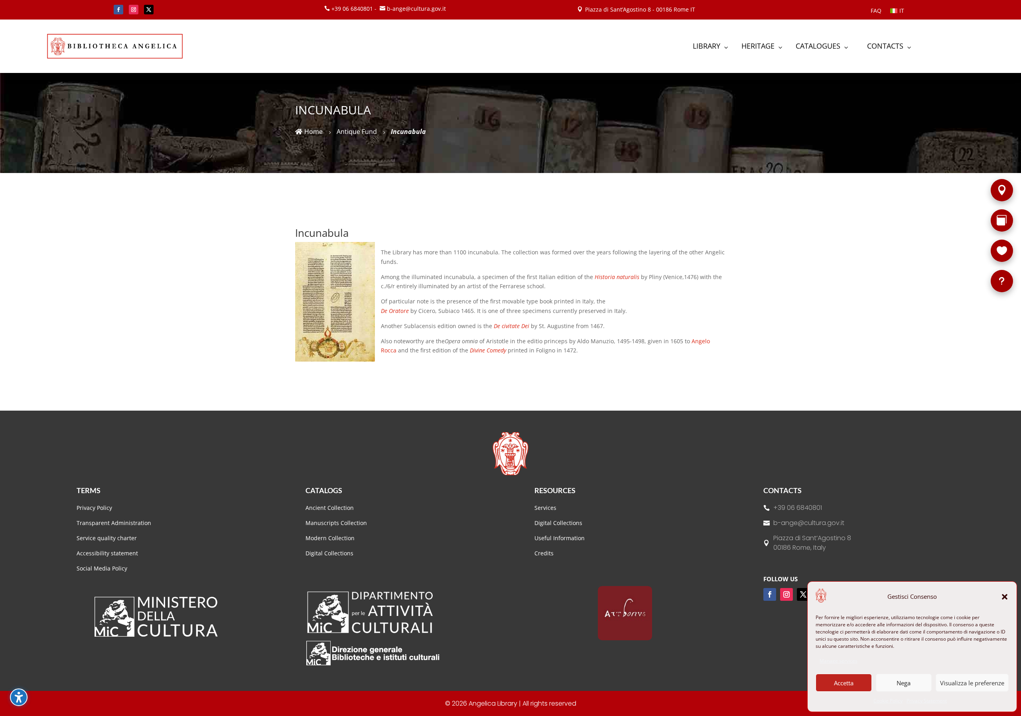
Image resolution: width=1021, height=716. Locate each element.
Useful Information (559, 538)
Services (545, 507)
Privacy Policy (94, 507)
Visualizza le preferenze (972, 683)
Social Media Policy (102, 568)
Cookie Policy (888, 700)
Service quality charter (107, 538)
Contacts (782, 490)
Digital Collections (329, 553)
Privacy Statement (927, 700)
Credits (544, 553)
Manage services (838, 660)
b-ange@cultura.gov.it (808, 522)
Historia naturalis (618, 277)
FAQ (876, 11)
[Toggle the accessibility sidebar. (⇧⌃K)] (19, 697)
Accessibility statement (107, 553)
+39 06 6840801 (797, 507)
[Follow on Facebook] (118, 9)
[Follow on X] (149, 9)
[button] (1005, 597)
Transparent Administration (114, 523)
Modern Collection (330, 538)
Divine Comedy (488, 350)
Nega (904, 683)
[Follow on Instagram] (133, 9)
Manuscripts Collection (336, 523)
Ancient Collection (330, 507)
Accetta (843, 683)
